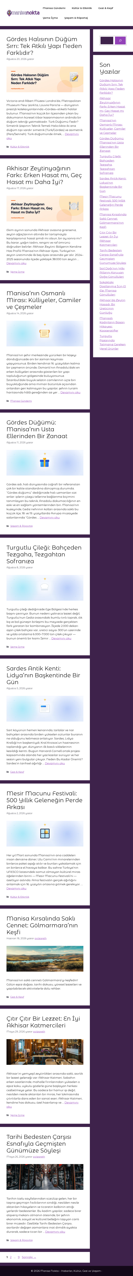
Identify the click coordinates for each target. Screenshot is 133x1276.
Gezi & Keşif (105, 8)
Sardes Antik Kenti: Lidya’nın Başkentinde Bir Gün (43, 675)
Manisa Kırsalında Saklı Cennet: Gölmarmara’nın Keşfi (42, 925)
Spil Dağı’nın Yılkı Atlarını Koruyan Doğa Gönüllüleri (112, 272)
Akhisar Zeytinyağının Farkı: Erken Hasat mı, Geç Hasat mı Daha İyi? (44, 175)
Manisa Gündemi (54, 8)
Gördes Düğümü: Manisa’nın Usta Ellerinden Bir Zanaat (36, 429)
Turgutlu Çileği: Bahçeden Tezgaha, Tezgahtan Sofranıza (44, 554)
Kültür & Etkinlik (82, 8)
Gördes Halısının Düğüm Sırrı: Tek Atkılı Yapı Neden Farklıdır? (44, 46)
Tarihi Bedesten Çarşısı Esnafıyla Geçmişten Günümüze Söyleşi (38, 1143)
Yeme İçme (50, 17)
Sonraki (29, 1257)
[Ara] (120, 40)
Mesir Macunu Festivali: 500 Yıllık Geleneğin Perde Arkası (44, 800)
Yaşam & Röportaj (76, 17)
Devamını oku (16, 263)
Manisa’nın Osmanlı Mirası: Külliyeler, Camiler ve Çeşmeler (43, 300)
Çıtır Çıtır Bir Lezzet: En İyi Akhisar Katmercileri (43, 1022)
